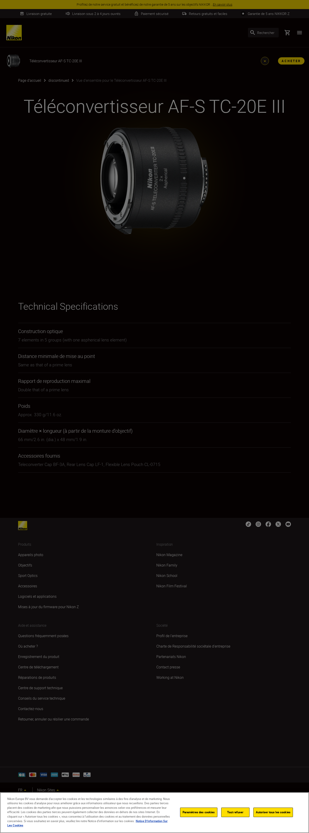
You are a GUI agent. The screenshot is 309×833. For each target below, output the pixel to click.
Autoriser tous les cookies (273, 812)
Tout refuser (235, 812)
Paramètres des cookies (199, 812)
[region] (154, 812)
